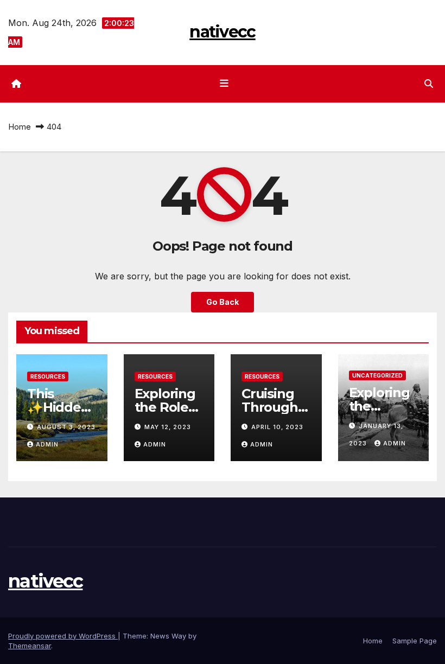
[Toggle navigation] (225, 83)
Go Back (222, 302)
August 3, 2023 (66, 427)
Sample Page (414, 640)
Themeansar (29, 645)
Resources (47, 376)
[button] (428, 83)
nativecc (222, 32)
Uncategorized (377, 375)
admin (47, 444)
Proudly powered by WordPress (63, 635)
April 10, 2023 (277, 427)
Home (19, 127)
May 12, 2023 (167, 427)
